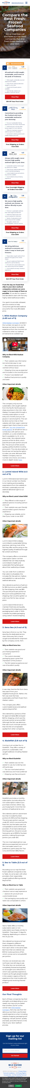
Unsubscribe (7, 1075)
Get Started (15, 1055)
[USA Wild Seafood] (6, 3)
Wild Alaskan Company (10, 323)
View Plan (15, 97)
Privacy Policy (22, 1071)
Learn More (15, 735)
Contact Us (19, 1077)
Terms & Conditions (9, 1073)
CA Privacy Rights (21, 1073)
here (20, 460)
